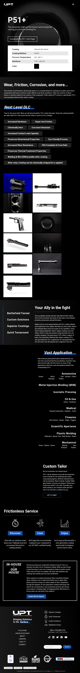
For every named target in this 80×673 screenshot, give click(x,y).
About (22, 636)
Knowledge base (22, 633)
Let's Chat (52, 495)
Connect (22, 645)
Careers (22, 639)
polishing (22, 630)
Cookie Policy (18, 668)
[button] (73, 4)
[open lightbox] (17, 183)
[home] (37, 4)
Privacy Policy (8, 668)
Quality (22, 642)
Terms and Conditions (30, 668)
